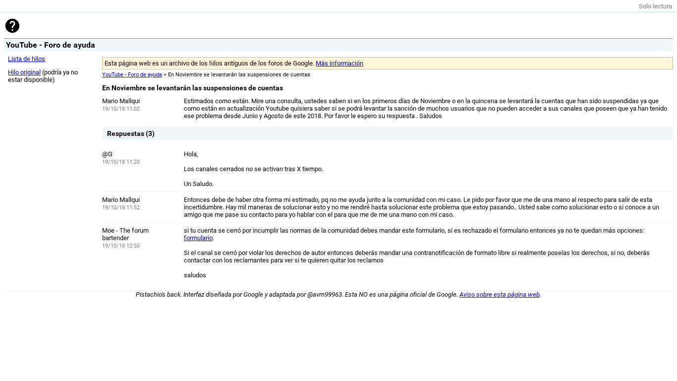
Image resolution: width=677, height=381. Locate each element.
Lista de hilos (26, 59)
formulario (198, 238)
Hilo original (24, 72)
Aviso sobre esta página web (499, 294)
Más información (339, 63)
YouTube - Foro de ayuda (132, 74)
